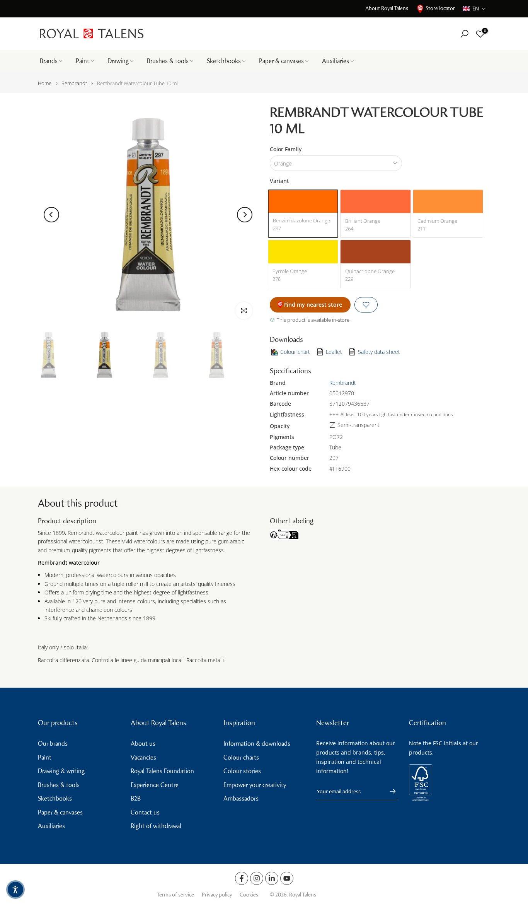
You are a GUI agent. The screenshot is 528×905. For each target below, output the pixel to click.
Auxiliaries (335, 61)
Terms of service (175, 894)
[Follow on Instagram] (256, 878)
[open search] (464, 34)
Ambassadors (241, 798)
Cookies (249, 894)
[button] (474, 8)
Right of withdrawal (156, 826)
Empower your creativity (254, 785)
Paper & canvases (281, 61)
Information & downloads (256, 743)
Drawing (118, 61)
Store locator (440, 8)
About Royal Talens (386, 8)
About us (143, 743)
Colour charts (241, 757)
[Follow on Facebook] (241, 878)
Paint (82, 61)
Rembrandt (74, 83)
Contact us (145, 812)
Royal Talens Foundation (162, 771)
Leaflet (334, 351)
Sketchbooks (224, 61)
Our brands (53, 743)
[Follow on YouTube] (286, 878)
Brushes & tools (168, 61)
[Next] (244, 214)
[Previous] (51, 214)
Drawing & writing (61, 771)
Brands (49, 61)
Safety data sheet (379, 351)
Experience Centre (155, 785)
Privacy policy (217, 894)
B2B (136, 798)
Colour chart (295, 351)
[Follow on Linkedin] (271, 878)
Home (44, 83)
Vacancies (143, 757)
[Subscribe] (389, 791)
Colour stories (242, 771)
